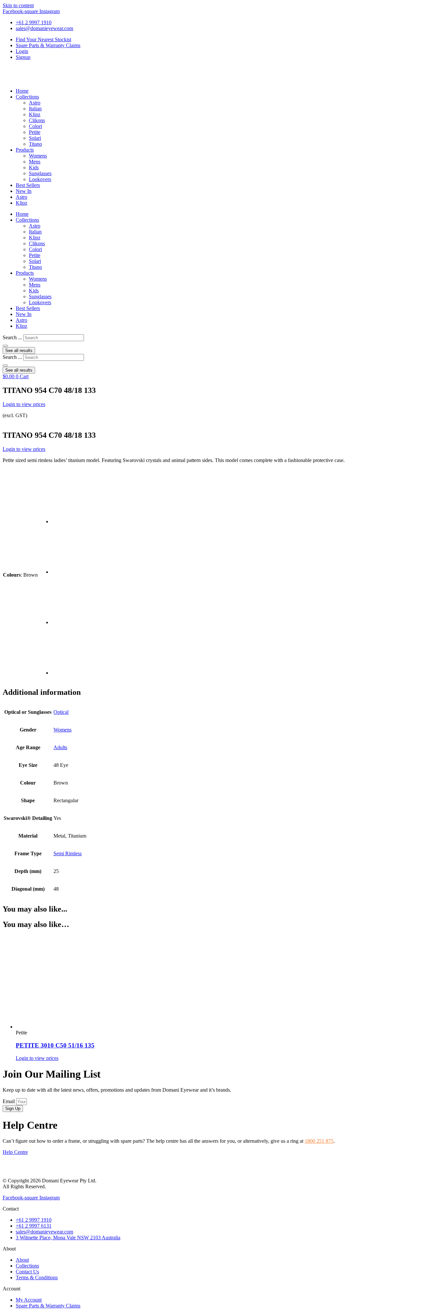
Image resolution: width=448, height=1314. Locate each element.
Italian (35, 108)
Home (22, 91)
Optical (61, 712)
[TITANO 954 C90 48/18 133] (76, 521)
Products (25, 150)
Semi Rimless (67, 853)
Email (9, 1101)
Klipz (34, 114)
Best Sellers (28, 185)
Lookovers (40, 179)
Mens (34, 161)
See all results (18, 350)
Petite (34, 132)
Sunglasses (40, 173)
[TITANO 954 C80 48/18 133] (76, 673)
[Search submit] (5, 346)
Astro (34, 102)
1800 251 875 (319, 1141)
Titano (35, 144)
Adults (60, 747)
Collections (27, 97)
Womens (38, 155)
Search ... (12, 337)
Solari (35, 138)
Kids (34, 167)
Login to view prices (24, 404)
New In (23, 191)
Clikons (37, 120)
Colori (35, 126)
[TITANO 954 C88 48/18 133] (76, 622)
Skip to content (18, 5)
